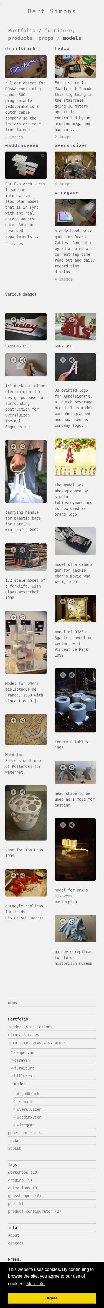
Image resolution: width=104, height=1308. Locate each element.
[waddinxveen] (25, 165)
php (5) (16, 1203)
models (20, 1084)
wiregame (26, 1125)
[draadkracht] (25, 66)
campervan (24, 1052)
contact (16, 1243)
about (13, 1235)
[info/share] (22, 319)
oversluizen (29, 1109)
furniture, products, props (37, 1042)
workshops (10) (23, 1172)
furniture (24, 1068)
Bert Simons (52, 11)
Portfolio (21, 30)
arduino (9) (20, 1180)
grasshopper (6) (24, 1195)
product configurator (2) (34, 1211)
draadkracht (29, 1094)
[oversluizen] (75, 165)
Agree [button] (52, 1298)
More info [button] (35, 1283)
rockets (16, 1140)
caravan (22, 1060)
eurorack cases (23, 1034)
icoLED (14, 1148)
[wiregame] (75, 212)
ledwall (24, 1101)
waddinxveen (29, 1117)
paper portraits (24, 1133)
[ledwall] (75, 66)
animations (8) (23, 1188)
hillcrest (24, 1076)
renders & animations (30, 1027)
